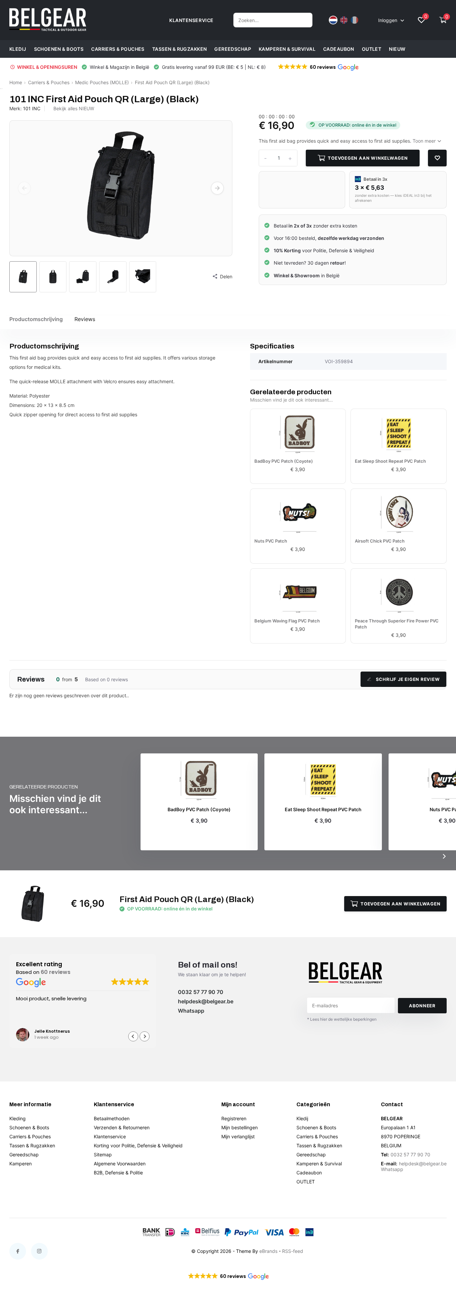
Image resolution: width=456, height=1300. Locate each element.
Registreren (233, 1118)
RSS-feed (292, 1251)
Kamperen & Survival (287, 49)
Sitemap (103, 1154)
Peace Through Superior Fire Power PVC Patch (397, 623)
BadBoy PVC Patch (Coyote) (283, 461)
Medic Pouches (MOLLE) (102, 82)
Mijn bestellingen (239, 1127)
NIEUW (397, 49)
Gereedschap (232, 49)
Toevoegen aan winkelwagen (368, 158)
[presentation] (24, 188)
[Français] (354, 20)
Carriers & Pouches (118, 49)
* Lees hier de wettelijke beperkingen (342, 1019)
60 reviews (55, 972)
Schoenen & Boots (59, 49)
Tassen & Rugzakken (179, 49)
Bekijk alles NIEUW (73, 108)
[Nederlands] (333, 20)
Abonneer (422, 1005)
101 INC (31, 108)
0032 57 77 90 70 (200, 992)
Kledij (17, 49)
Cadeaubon (338, 49)
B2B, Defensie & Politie (118, 1172)
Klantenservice (110, 1136)
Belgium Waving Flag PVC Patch (287, 620)
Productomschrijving (36, 319)
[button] (317, 67)
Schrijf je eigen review (408, 679)
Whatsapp (191, 1010)
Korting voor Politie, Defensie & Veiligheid (138, 1145)
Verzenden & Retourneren (122, 1127)
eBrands (268, 1251)
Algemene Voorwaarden (120, 1163)
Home (15, 82)
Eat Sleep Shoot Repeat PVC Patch (390, 461)
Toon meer (425, 141)
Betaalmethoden (112, 1118)
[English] (344, 20)
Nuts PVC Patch (270, 541)
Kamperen (20, 1163)
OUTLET (372, 49)
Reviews (84, 319)
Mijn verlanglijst (238, 1136)
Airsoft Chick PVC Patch (380, 541)
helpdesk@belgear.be (205, 1001)
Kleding (17, 1118)
